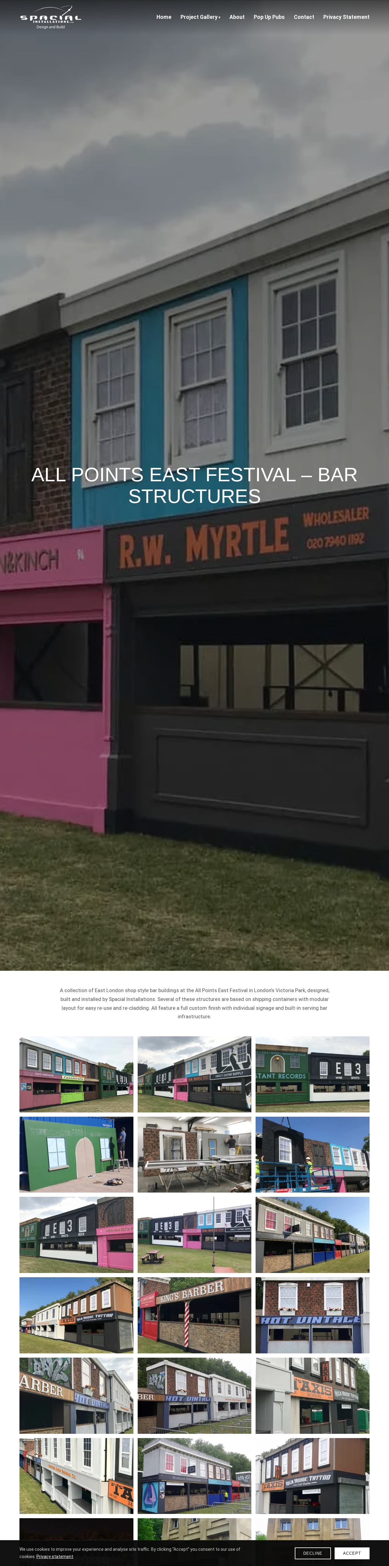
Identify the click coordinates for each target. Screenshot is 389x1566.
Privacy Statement (346, 17)
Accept (352, 1553)
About (237, 17)
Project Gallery (199, 17)
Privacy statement (54, 1556)
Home (164, 17)
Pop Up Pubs (269, 17)
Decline (312, 1553)
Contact (304, 17)
